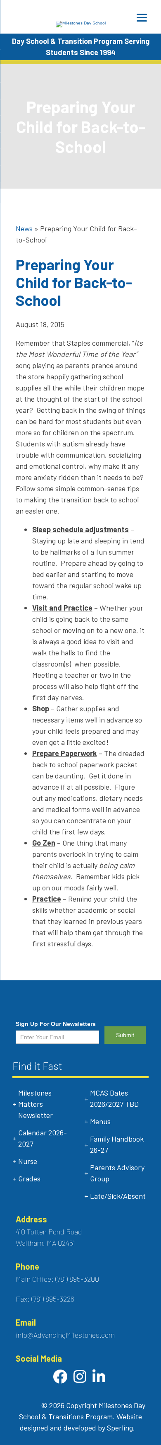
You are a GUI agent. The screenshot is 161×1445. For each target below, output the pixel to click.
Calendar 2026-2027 (42, 1138)
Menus (100, 1121)
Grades (29, 1178)
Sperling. (121, 1427)
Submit (125, 1035)
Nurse (27, 1161)
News (24, 228)
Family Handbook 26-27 (117, 1144)
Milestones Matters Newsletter (35, 1104)
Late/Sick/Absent (118, 1195)
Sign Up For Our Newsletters (56, 1024)
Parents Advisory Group (117, 1173)
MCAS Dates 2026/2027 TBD (114, 1098)
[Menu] (141, 17)
